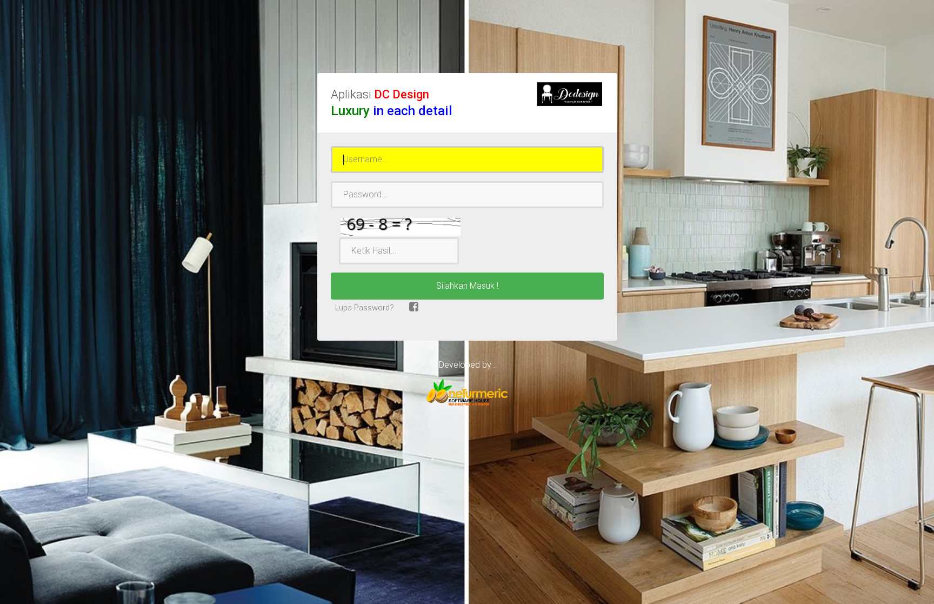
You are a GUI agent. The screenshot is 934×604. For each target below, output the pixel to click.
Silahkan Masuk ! (467, 286)
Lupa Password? (363, 308)
